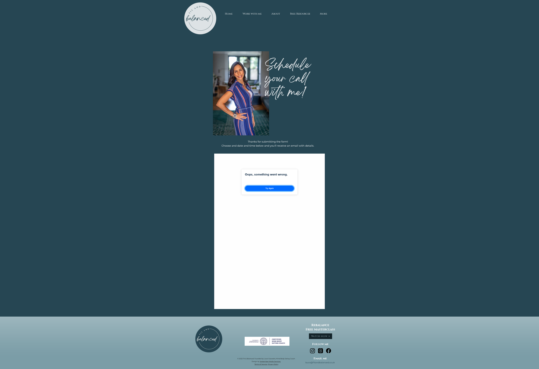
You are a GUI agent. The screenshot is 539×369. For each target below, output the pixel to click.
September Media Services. (270, 361)
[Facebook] (328, 350)
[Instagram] (312, 350)
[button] (252, 12)
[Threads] (320, 350)
